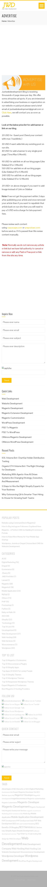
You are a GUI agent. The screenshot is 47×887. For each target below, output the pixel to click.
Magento (5, 583)
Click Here (6, 112)
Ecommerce (7, 569)
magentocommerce (19, 798)
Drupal (4, 566)
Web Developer (15, 839)
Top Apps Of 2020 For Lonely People (17, 671)
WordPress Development (13, 422)
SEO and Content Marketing (26, 824)
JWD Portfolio (7, 576)
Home (4, 21)
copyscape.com (14, 227)
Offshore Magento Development (17, 437)
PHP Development (9, 821)
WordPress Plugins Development (30, 861)
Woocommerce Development (32, 852)
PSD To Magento (10, 427)
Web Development (10, 398)
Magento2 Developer (24, 795)
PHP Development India (24, 821)
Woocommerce (8, 644)
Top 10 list (21, 834)
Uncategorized (8, 630)
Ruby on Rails (7, 612)
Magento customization (36, 798)
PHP (4, 601)
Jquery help (10, 795)
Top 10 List (6, 626)
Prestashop (6, 605)
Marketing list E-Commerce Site (12, 814)
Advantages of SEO (9, 789)
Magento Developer (28, 802)
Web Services (7, 641)
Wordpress (6, 648)
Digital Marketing (8, 562)
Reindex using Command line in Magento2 (19, 523)
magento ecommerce (33, 811)
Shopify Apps (10, 830)
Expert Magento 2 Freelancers (14, 685)
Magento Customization (13, 417)
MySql (4, 594)
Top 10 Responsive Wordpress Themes (18, 682)
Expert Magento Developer (23, 792)
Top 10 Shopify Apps (10, 667)
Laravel (4, 580)
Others (4, 598)
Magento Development (12, 408)
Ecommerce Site (7, 792)
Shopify (5, 619)
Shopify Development (25, 831)
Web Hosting (7, 637)
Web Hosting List (33, 848)
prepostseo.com (32, 227)
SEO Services (26, 827)
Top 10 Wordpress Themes (13, 678)
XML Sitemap (19, 880)
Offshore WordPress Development (17, 442)
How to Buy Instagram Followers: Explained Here (21, 526)
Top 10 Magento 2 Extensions (14, 660)
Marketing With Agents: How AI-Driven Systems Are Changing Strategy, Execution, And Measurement (22, 478)
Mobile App (26, 814)
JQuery (5, 573)
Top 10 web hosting (31, 834)
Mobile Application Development (27, 817)
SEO (3, 616)
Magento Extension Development (17, 413)
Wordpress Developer (13, 856)
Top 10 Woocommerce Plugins (14, 664)
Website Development (12, 403)
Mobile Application (9, 591)
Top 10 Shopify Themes (11, 674)
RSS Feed (31, 880)
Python (5, 608)
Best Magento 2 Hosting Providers (16, 689)
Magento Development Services (15, 811)
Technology (7, 623)
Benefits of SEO (23, 789)
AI (2, 558)
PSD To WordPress (11, 432)
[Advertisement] (23, 51)
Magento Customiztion (9, 803)
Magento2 (6, 587)
